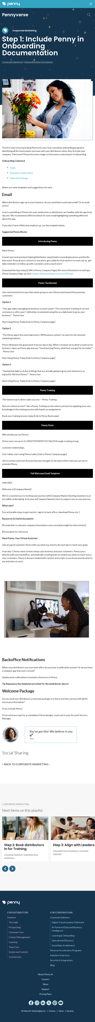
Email (12, 167)
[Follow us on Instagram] (37, 1003)
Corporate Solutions (60, 917)
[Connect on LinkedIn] (43, 1003)
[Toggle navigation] (91, 4)
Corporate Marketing (24, 30)
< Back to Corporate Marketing (25, 764)
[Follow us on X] (49, 1003)
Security (70, 1011)
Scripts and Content (18, 952)
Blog (52, 965)
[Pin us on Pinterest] (54, 1003)
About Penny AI (45, 974)
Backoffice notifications (21, 173)
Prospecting (15, 927)
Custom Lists (15, 957)
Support (45, 989)
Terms (61, 1011)
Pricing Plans (45, 994)
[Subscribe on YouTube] (60, 1003)
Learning (13, 942)
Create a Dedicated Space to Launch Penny (51, 273)
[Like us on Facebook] (31, 1003)
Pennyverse (15, 15)
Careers (45, 979)
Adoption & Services (60, 955)
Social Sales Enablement (63, 945)
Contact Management (19, 937)
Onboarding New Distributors (38, 62)
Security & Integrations (61, 960)
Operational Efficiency (63, 940)
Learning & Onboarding (63, 935)
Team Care (14, 947)
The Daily (13, 922)
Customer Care (16, 932)
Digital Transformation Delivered (68, 922)
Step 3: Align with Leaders (74, 845)
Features (11, 917)
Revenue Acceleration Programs (66, 950)
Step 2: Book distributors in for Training (24, 847)
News (45, 984)
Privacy (52, 1011)
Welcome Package (19, 178)
